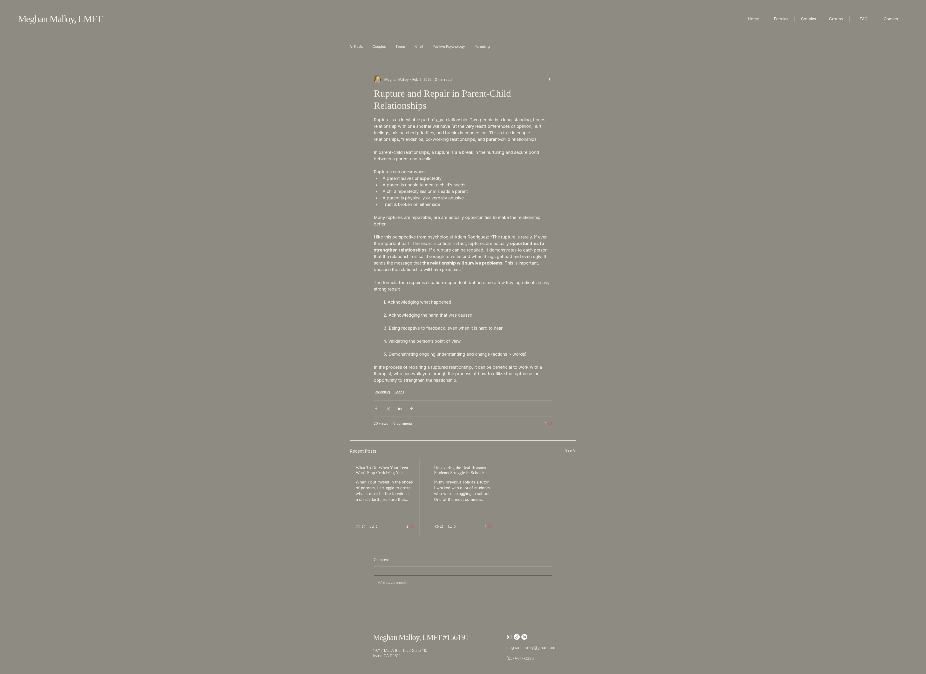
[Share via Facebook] (376, 408)
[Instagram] (509, 637)
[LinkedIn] (524, 637)
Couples (379, 46)
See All (570, 450)
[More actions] (549, 79)
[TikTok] (517, 637)
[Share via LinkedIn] (399, 408)
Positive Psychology (449, 46)
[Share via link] (411, 408)
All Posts (356, 46)
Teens (400, 46)
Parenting (482, 46)
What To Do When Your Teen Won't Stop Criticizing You (382, 470)
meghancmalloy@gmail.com (530, 647)
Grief (419, 46)
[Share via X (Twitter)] (388, 408)
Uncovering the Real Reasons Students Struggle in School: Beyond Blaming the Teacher (460, 470)
